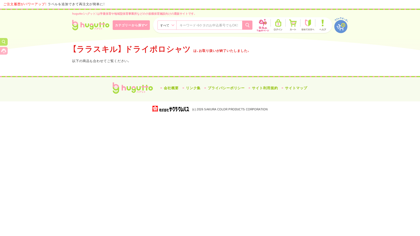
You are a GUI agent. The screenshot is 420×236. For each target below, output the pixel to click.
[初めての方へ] (307, 25)
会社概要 (171, 88)
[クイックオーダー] (341, 25)
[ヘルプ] (322, 25)
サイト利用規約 (265, 88)
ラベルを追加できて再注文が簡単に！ (54, 4)
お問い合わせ (4, 51)
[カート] (292, 25)
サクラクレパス (170, 109)
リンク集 (193, 88)
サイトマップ (296, 88)
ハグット (133, 88)
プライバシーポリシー (226, 88)
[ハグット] (90, 25)
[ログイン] (278, 25)
